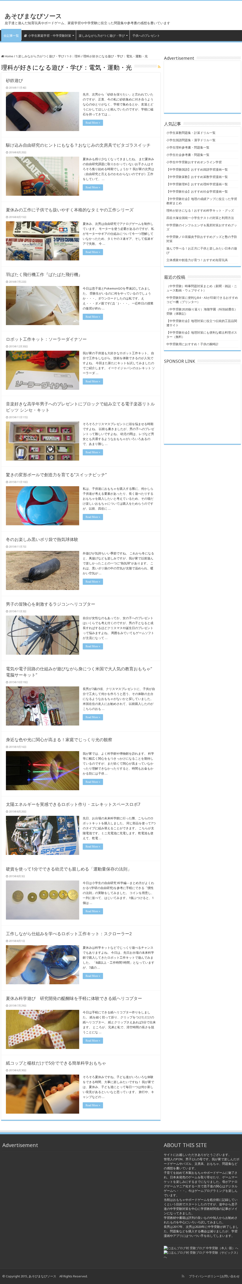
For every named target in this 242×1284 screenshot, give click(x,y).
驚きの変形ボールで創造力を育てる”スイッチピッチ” (56, 474)
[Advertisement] (202, 86)
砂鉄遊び (14, 80)
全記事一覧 (11, 35)
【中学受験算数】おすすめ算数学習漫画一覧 (197, 177)
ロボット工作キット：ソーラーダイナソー (46, 339)
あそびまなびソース (33, 16)
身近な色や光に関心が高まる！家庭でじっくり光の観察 (59, 739)
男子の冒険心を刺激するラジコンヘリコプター (50, 604)
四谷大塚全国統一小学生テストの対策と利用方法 (200, 218)
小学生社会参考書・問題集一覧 (187, 155)
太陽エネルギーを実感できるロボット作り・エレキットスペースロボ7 (73, 804)
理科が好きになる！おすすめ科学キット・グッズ (200, 210)
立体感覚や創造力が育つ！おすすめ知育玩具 (197, 260)
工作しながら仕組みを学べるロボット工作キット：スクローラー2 (69, 933)
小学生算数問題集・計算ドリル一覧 (191, 133)
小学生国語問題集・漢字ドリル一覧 (191, 140)
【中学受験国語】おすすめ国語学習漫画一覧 (197, 169)
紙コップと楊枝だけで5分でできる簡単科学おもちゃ (56, 1063)
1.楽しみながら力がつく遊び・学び (40, 56)
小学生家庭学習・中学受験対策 (49, 35)
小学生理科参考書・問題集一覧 (187, 147)
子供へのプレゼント (146, 35)
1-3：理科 (74, 56)
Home (8, 56)
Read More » (93, 122)
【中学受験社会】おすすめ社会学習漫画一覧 (197, 191)
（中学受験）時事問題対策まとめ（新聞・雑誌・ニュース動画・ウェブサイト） (201, 288)
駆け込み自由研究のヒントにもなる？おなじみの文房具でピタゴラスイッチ (78, 145)
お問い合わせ (230, 1276)
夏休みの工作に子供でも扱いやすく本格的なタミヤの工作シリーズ (70, 210)
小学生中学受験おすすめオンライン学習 (194, 162)
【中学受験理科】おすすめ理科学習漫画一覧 (197, 184)
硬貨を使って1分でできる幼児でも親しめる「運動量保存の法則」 (69, 869)
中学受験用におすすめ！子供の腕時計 (192, 344)
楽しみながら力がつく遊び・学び (102, 35)
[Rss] (183, 1276)
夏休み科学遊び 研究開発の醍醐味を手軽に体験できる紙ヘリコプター (74, 998)
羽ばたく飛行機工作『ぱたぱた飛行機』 (44, 274)
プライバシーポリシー (204, 1276)
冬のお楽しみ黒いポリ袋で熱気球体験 (42, 539)
